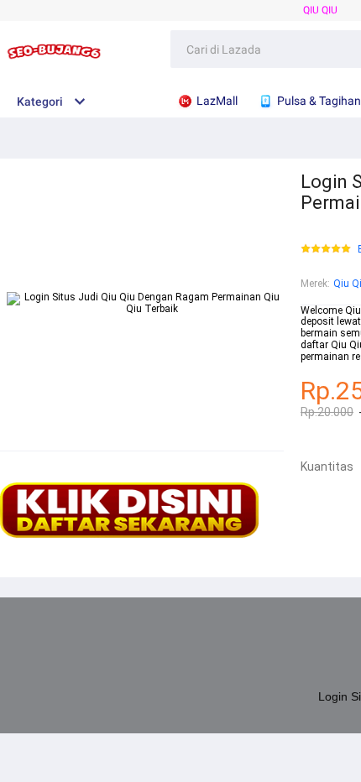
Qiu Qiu (320, 10)
